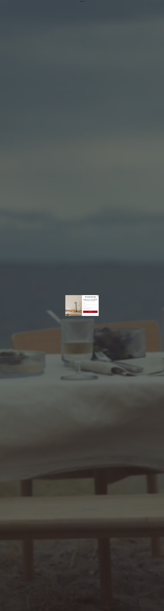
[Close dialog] (98, 296)
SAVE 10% (90, 311)
